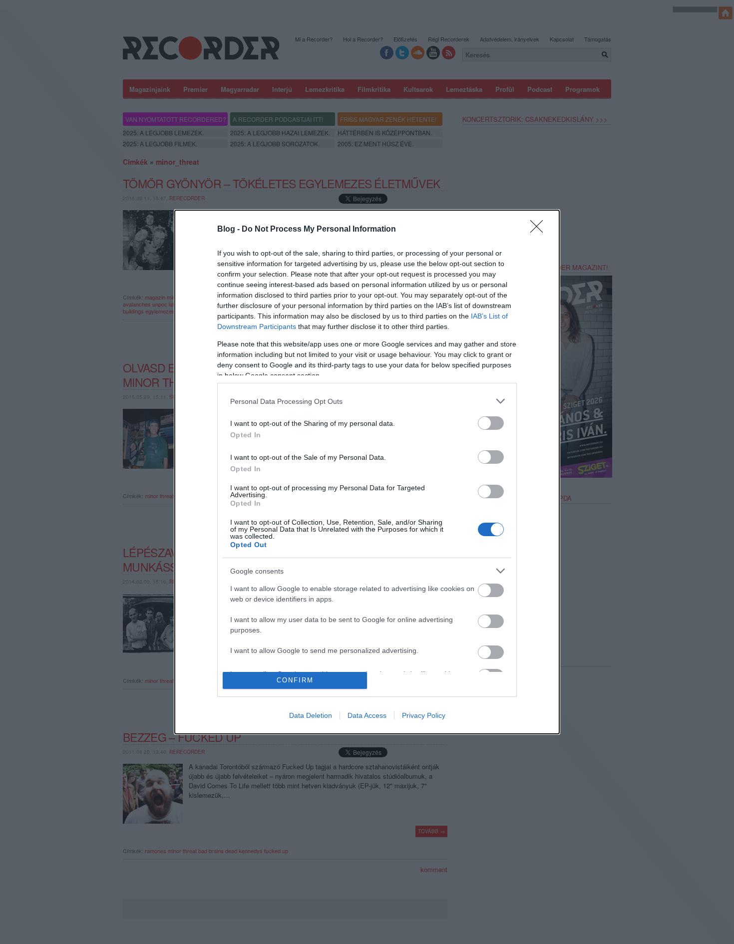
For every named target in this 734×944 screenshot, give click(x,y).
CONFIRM (295, 680)
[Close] (539, 229)
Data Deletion (310, 715)
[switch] (491, 423)
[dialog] (367, 471)
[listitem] (367, 401)
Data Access (367, 715)
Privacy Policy (423, 715)
